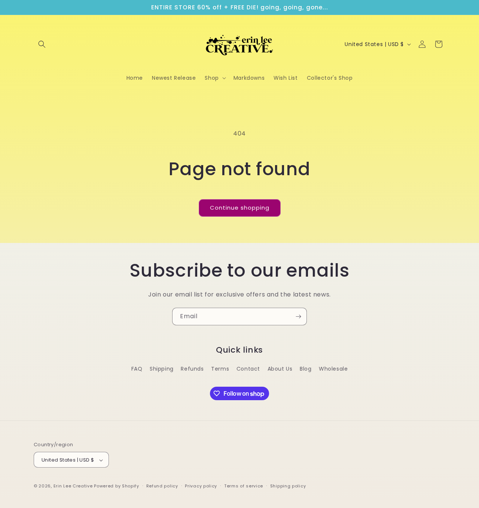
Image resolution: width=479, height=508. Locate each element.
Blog (305, 368)
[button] (42, 44)
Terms (220, 368)
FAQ (137, 368)
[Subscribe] (298, 316)
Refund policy (162, 486)
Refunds (192, 368)
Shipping (162, 368)
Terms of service (243, 486)
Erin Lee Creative (73, 486)
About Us (280, 368)
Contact (248, 368)
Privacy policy (201, 486)
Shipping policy (288, 486)
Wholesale (333, 368)
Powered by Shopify (116, 486)
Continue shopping (239, 208)
